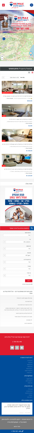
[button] (3, 5)
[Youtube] (12, 348)
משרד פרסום (17, 426)
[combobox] (10, 77)
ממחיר (29, 266)
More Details (10, 98)
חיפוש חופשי (28, 232)
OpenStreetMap (31, 60)
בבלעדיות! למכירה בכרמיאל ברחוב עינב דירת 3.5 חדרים (18, 169)
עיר (30, 239)
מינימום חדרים (27, 259)
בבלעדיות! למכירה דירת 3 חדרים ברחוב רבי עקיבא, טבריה (17, 96)
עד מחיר (29, 273)
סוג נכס (29, 252)
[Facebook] (22, 348)
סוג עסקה (28, 246)
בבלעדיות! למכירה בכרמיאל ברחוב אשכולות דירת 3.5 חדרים (17, 144)
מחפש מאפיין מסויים (26, 284)
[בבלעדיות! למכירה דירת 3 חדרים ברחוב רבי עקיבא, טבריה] (30, 53)
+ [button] (2, 56)
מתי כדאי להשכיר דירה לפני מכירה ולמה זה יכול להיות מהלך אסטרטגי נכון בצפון (17, 406)
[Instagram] (17, 348)
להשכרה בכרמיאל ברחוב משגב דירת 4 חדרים (20, 119)
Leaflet (24, 60)
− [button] (2, 59)
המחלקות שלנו (28, 376)
